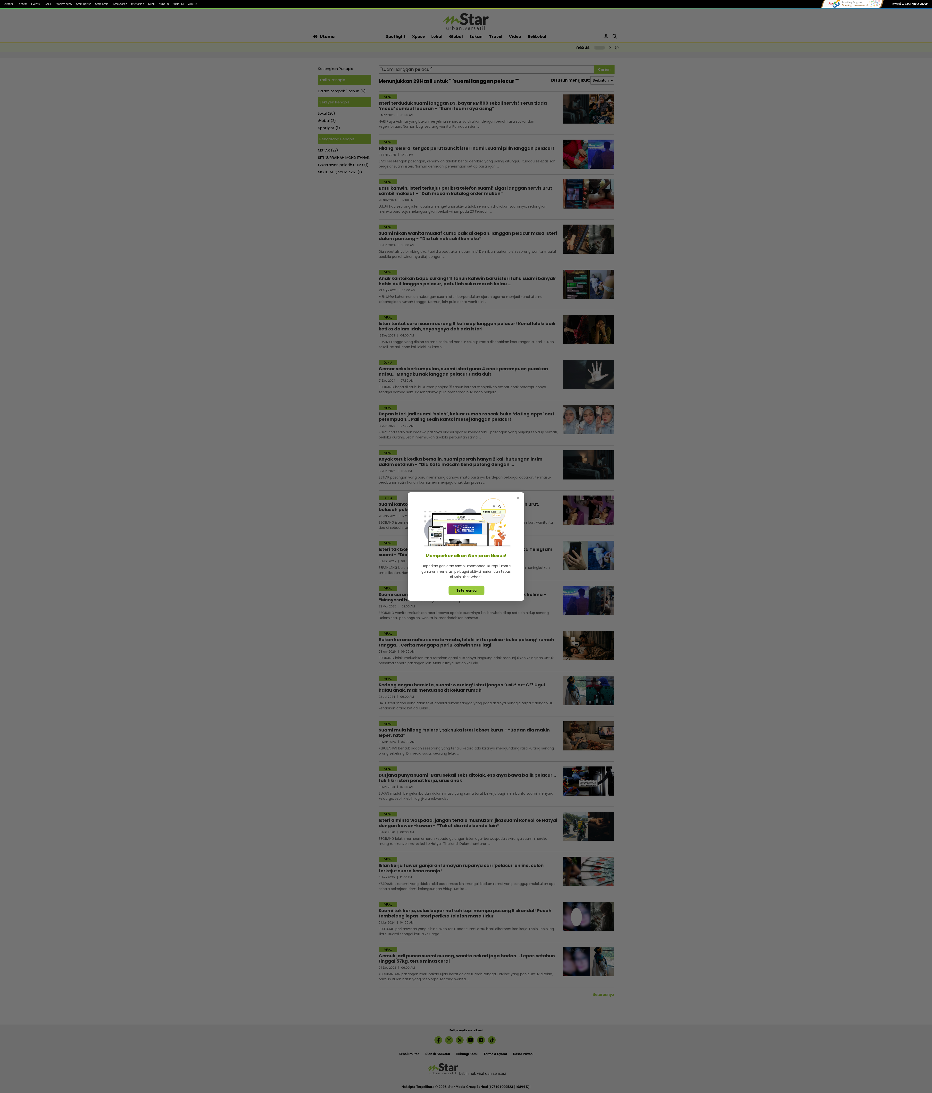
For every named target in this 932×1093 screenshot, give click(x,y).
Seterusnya (466, 590)
